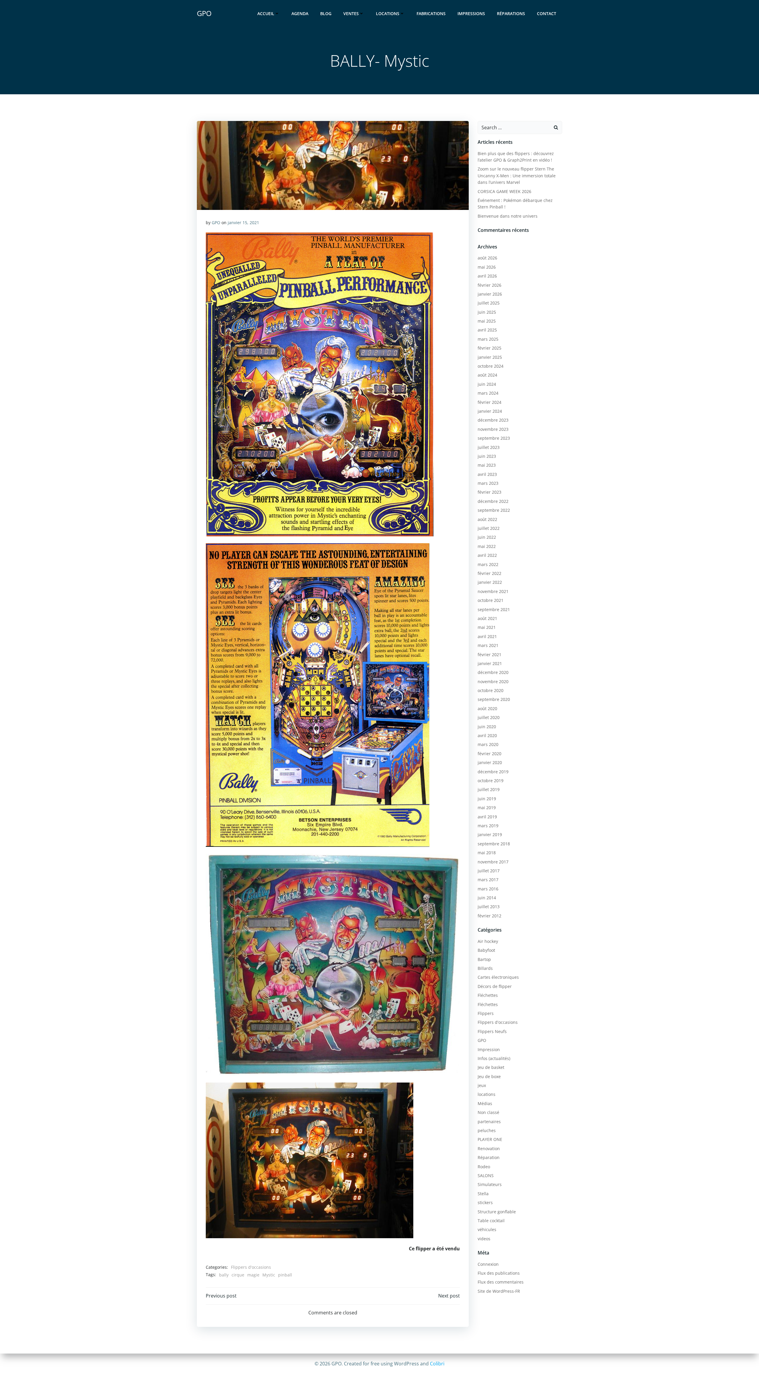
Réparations (511, 13)
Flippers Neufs (492, 1031)
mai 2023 (487, 465)
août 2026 (487, 258)
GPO (216, 222)
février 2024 (489, 402)
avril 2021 (487, 636)
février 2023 (489, 492)
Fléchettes (488, 995)
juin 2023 (487, 456)
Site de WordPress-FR (499, 1291)
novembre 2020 (493, 681)
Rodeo (484, 1166)
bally (224, 1275)
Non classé (488, 1112)
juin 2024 (487, 384)
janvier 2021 (490, 663)
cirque (238, 1275)
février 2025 (489, 348)
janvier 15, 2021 (243, 222)
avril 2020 (487, 735)
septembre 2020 (494, 699)
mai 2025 (487, 321)
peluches (487, 1130)
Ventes (351, 13)
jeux (482, 1085)
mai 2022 (487, 546)
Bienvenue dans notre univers (508, 216)
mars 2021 (488, 645)
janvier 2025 (490, 357)
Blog (325, 13)
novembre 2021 (493, 591)
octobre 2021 (490, 600)
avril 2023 (487, 474)
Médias (485, 1103)
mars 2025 (488, 339)
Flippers (486, 1013)
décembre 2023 (493, 420)
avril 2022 (487, 555)
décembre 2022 (493, 501)
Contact (546, 13)
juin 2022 (487, 537)
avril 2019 (487, 817)
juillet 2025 (489, 303)
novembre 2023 (493, 429)
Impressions (471, 13)
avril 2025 (487, 330)
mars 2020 (488, 744)
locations (486, 1094)
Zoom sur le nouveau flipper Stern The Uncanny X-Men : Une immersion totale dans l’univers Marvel (517, 175)
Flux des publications (499, 1273)
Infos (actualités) (494, 1058)
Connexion (488, 1264)
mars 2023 (488, 483)
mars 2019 (488, 825)
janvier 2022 (490, 582)
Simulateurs (490, 1184)
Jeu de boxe (489, 1076)
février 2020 (489, 753)
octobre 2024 (490, 366)
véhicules (487, 1229)
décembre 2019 (493, 771)
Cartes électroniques (498, 977)
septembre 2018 (494, 844)
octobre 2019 (490, 780)
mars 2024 (488, 393)
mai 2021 (487, 627)
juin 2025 (487, 312)
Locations (387, 13)
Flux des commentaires (501, 1282)
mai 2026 (487, 267)
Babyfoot (486, 950)
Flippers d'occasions (251, 1267)
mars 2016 (488, 889)
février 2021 (489, 654)
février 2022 (489, 573)
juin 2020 (487, 726)
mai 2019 (487, 807)
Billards (485, 968)
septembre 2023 (494, 438)
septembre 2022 (494, 510)
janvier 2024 (490, 411)
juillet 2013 (489, 906)
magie (253, 1275)
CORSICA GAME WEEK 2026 (504, 191)
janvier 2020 (490, 762)
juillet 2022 (489, 528)
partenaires (489, 1121)
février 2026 (489, 285)
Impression (489, 1049)
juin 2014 (487, 897)
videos (484, 1238)
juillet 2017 (489, 871)
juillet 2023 (489, 447)
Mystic (268, 1275)
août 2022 (487, 519)
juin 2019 (487, 798)
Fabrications (431, 13)
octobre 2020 (490, 690)
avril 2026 (487, 276)
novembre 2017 (493, 862)
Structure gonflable (497, 1211)
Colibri (437, 1363)
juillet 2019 (489, 789)
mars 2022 (488, 564)
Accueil (265, 13)
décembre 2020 (493, 672)
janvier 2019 (490, 834)
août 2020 (487, 708)
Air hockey (488, 941)
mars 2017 (488, 879)
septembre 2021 (494, 609)
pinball (285, 1275)
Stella (483, 1193)
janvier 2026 (490, 294)
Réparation (489, 1157)
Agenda (299, 13)
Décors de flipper (495, 986)
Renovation (489, 1148)
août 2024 (487, 375)
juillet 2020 (489, 717)
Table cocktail (491, 1220)
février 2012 (489, 916)
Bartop (484, 959)
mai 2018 (487, 852)
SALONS (486, 1175)
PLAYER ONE (490, 1139)
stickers (485, 1202)
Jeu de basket (491, 1067)
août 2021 (487, 618)
